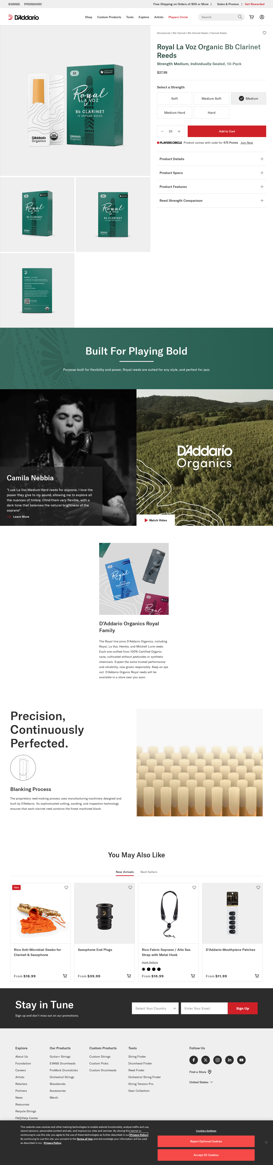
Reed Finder (136, 1070)
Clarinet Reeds (219, 33)
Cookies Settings (206, 1130)
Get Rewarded (254, 4)
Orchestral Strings (62, 1077)
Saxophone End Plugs (95, 949)
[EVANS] (14, 4)
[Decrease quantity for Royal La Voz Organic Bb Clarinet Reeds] (162, 131)
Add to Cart (227, 131)
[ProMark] (33, 4)
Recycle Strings (25, 1111)
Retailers (21, 1084)
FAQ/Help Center (26, 1118)
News (19, 1097)
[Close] (266, 1142)
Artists (158, 17)
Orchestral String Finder (144, 1077)
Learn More (21, 517)
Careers (20, 1070)
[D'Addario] (24, 17)
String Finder (137, 1056)
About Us (21, 1056)
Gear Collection (139, 1091)
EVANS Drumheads (63, 1063)
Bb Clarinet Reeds (198, 33)
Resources (22, 1104)
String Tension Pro (140, 1084)
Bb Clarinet (179, 33)
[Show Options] (175, 1008)
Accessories (58, 1091)
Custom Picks (98, 1063)
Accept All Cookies (206, 1155)
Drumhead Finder (140, 1063)
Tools (130, 17)
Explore (144, 17)
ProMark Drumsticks (64, 1070)
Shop (88, 17)
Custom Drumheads (102, 1070)
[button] (264, 32)
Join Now (247, 143)
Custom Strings (99, 1056)
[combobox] (154, 1008)
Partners (21, 1091)
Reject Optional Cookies (206, 1141)
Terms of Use (85, 1138)
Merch (54, 1097)
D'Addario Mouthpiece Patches (230, 949)
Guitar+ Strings (60, 1056)
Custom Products (109, 17)
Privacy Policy (139, 1134)
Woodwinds (164, 33)
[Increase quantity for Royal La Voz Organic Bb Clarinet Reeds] (179, 131)
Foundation (23, 1063)
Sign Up (242, 1008)
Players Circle (178, 17)
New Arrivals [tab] (125, 872)
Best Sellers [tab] (149, 872)
